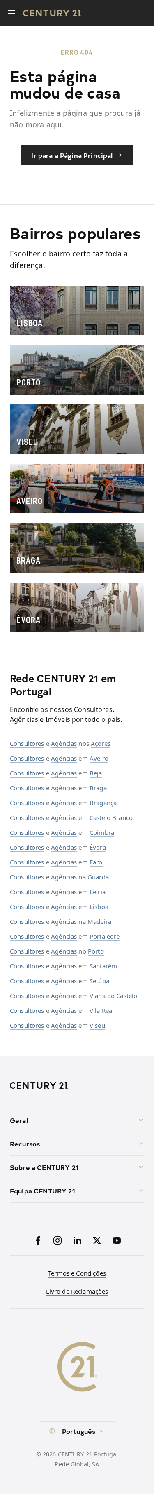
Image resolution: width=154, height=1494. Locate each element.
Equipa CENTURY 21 (42, 1190)
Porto (96, 951)
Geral (19, 1120)
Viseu (97, 1025)
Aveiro (99, 758)
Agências (64, 743)
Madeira (99, 921)
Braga (98, 788)
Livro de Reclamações (77, 1291)
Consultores (27, 743)
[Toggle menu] (11, 13)
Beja (96, 773)
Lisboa (99, 906)
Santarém (103, 966)
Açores (100, 743)
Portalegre (105, 936)
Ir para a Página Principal (72, 155)
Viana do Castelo (113, 995)
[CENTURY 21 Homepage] (77, 1085)
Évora (98, 847)
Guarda (98, 877)
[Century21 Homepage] (52, 13)
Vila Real (102, 1010)
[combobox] (77, 1431)
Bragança (103, 803)
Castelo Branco (111, 817)
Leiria (98, 892)
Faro (96, 862)
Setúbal (100, 981)
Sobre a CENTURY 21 (44, 1167)
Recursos (25, 1143)
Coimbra (102, 832)
